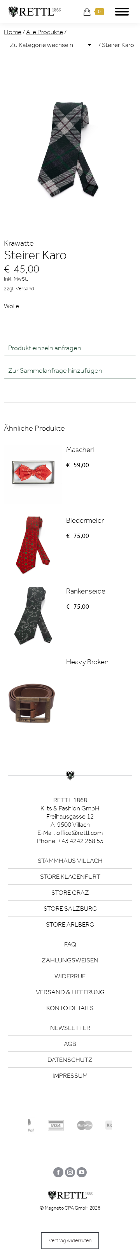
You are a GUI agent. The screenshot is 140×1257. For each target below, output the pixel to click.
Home (12, 32)
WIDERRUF (70, 976)
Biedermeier (85, 520)
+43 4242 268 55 (80, 841)
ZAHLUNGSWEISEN (70, 960)
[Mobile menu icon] (122, 11)
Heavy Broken (87, 662)
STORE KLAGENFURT (70, 876)
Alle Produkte (44, 32)
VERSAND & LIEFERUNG (70, 992)
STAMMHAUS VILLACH (70, 860)
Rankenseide (85, 591)
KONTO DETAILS (70, 1008)
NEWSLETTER (70, 1028)
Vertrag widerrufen (70, 1240)
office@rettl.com (79, 832)
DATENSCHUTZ (70, 1059)
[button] (70, 370)
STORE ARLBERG (70, 924)
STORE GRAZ (70, 892)
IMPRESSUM (70, 1075)
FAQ (70, 944)
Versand (25, 288)
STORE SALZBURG (70, 908)
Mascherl (80, 449)
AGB (70, 1044)
